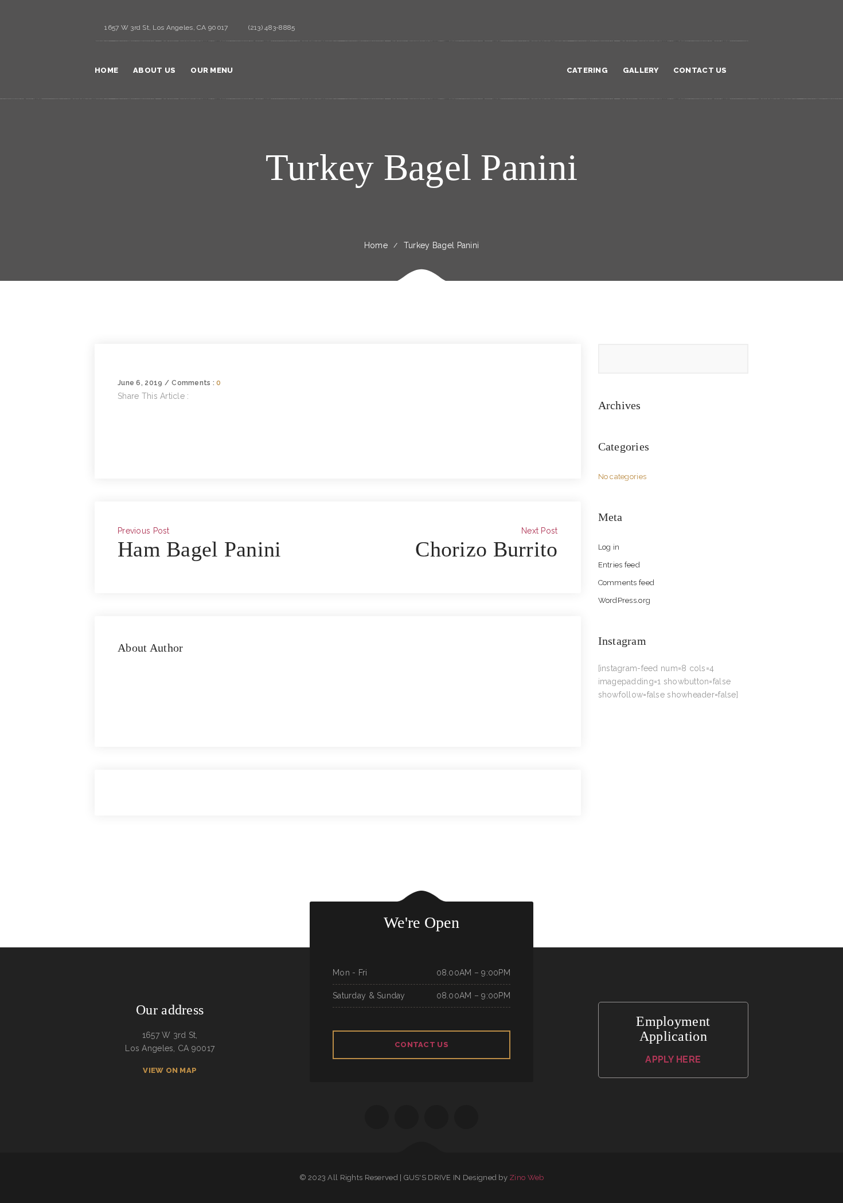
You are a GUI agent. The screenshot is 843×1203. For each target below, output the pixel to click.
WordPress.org (624, 600)
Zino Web (526, 1177)
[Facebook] (121, 409)
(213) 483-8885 (271, 27)
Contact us (421, 1044)
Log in (609, 547)
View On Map (170, 1070)
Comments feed (626, 582)
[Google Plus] (121, 435)
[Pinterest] (121, 448)
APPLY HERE (673, 1059)
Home (376, 245)
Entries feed (619, 565)
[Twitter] (121, 422)
